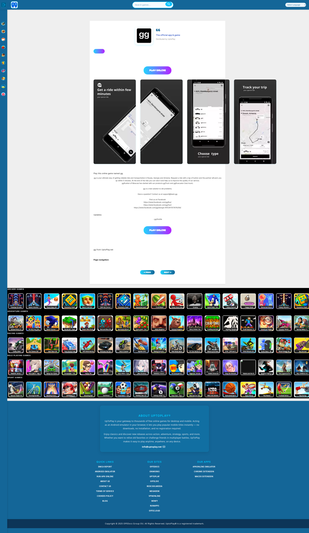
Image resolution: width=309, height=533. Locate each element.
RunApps (154, 506)
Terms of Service (105, 491)
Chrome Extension (204, 471)
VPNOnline (154, 496)
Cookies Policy (105, 496)
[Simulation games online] (3, 62)
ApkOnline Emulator (204, 466)
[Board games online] (3, 39)
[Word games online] (3, 86)
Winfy (154, 501)
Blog (105, 501)
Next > (167, 272)
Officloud (154, 510)
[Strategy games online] (3, 78)
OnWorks (155, 471)
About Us (105, 481)
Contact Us (105, 486)
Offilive (154, 481)
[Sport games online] (3, 70)
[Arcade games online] (3, 31)
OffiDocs (154, 466)
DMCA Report (105, 466)
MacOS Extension (204, 476)
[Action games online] (3, 23)
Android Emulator (105, 471)
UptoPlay (155, 476)
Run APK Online (105, 476)
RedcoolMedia (154, 486)
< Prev (147, 272)
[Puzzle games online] (3, 55)
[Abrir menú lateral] (3, 4)
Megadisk (155, 491)
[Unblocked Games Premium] (3, 94)
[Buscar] (168, 4)
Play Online (157, 70)
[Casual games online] (3, 47)
